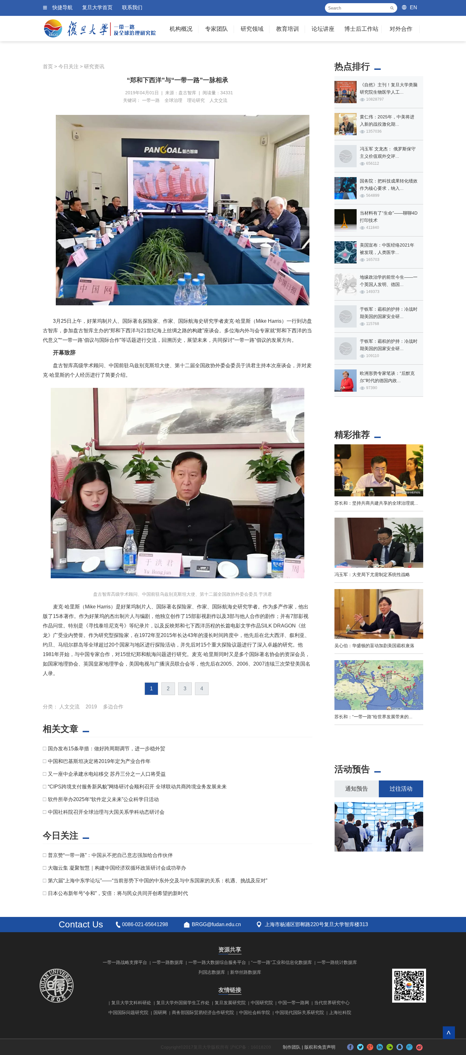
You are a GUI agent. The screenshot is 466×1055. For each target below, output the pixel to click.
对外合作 (401, 29)
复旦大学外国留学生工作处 (183, 1002)
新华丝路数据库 (245, 972)
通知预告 (356, 789)
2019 (91, 706)
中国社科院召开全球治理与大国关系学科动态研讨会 (106, 812)
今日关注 (68, 66)
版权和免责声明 (319, 1047)
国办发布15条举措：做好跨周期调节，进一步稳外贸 (106, 748)
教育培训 (287, 29)
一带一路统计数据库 (337, 962)
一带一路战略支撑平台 (125, 962)
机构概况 (181, 29)
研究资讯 (94, 66)
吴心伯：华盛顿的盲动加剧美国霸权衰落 (374, 645)
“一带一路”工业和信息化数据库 (281, 962)
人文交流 (218, 100)
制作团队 (292, 1047)
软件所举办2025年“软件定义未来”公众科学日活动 (103, 799)
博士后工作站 (361, 29)
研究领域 (252, 29)
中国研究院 (262, 1002)
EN (413, 7)
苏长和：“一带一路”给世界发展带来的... (373, 716)
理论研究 (196, 100)
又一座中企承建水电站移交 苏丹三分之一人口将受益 (107, 774)
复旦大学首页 (97, 7)
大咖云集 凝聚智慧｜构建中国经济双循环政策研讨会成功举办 (117, 868)
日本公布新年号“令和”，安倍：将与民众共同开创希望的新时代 (118, 893)
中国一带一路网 (293, 1002)
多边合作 (113, 706)
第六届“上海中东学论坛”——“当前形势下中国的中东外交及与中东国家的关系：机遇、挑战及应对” (157, 880)
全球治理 (173, 100)
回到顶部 (449, 1032)
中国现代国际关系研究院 (299, 1012)
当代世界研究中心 (332, 1002)
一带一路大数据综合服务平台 (217, 962)
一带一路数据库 (167, 962)
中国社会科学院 (254, 1012)
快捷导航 (62, 7)
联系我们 (132, 7)
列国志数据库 (211, 972)
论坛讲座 (323, 29)
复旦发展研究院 (230, 1002)
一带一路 (151, 100)
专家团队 (216, 29)
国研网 (160, 1012)
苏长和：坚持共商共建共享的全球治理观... (376, 503)
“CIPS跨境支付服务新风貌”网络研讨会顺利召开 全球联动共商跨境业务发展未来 (137, 786)
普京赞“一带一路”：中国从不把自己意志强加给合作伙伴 (110, 855)
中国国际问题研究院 (128, 1012)
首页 (48, 66)
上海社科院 (340, 1012)
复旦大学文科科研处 (131, 1002)
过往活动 (401, 789)
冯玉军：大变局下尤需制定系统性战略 (372, 574)
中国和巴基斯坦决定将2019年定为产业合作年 (99, 761)
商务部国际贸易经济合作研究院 (203, 1012)
